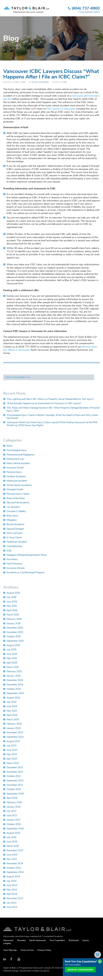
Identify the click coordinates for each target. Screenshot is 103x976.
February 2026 (14, 619)
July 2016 (11, 837)
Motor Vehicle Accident (18, 463)
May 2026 (12, 606)
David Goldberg (40, 82)
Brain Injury (12, 515)
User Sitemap (10, 950)
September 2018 (15, 793)
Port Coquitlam (57, 940)
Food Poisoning (14, 563)
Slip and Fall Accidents (18, 502)
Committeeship (14, 546)
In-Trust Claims (14, 537)
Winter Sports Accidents (19, 485)
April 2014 (12, 894)
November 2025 (15, 632)
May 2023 (12, 754)
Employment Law (15, 458)
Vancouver (8, 940)
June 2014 (12, 885)
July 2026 (11, 597)
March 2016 (13, 846)
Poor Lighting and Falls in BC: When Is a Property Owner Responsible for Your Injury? (50, 399)
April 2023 (12, 758)
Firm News (12, 559)
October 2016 (14, 824)
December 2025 (15, 627)
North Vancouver (37, 940)
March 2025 (13, 667)
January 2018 (14, 806)
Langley (7, 943)
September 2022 (15, 780)
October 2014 (14, 867)
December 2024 (15, 680)
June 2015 (12, 854)
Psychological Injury (17, 450)
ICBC (65, 82)
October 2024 (14, 689)
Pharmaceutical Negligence (20, 454)
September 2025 (15, 640)
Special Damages (15, 528)
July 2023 (11, 745)
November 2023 (15, 732)
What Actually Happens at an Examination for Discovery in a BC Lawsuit (44, 403)
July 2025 (11, 649)
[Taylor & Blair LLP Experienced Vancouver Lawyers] (26, 6)
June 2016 (12, 841)
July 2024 (11, 702)
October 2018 (14, 789)
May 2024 (12, 710)
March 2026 (13, 614)
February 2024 (14, 723)
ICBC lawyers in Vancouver (60, 108)
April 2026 (12, 610)
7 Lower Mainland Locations (89, 12)
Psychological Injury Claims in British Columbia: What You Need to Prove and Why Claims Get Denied (52, 417)
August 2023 (13, 741)
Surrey (85, 940)
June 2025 (12, 654)
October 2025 (14, 636)
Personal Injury (14, 472)
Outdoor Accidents (16, 476)
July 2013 (11, 902)
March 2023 (13, 763)
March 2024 (13, 719)
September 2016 (15, 828)
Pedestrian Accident (17, 541)
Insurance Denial (15, 467)
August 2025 (13, 645)
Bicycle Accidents (15, 524)
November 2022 (15, 771)
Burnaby (21, 940)
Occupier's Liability (16, 511)
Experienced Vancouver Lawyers (28, 12)
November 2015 (15, 850)
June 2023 (12, 750)
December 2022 (15, 767)
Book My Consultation (80, 969)
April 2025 (12, 662)
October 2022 (14, 776)
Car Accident (13, 507)
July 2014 (11, 881)
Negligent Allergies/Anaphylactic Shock (27, 554)
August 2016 (13, 832)
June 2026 (12, 601)
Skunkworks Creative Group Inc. (34, 970)
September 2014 (15, 872)
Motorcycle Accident (17, 480)
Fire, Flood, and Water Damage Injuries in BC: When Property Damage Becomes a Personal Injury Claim (53, 409)
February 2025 (14, 671)
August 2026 (13, 592)
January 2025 (14, 675)
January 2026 (14, 623)
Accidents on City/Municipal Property (25, 572)
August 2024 (13, 697)
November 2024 (15, 684)
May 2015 (12, 859)
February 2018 (14, 802)
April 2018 (12, 798)
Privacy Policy (44, 950)
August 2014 (13, 876)
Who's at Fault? (15, 533)
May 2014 (12, 889)
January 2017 (14, 819)
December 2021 (15, 785)
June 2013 (12, 907)
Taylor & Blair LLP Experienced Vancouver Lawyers (51, 929)
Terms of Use (27, 950)
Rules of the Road (16, 498)
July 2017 (11, 811)
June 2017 (12, 815)
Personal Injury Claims (18, 493)
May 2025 (12, 658)
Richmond (74, 940)
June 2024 (12, 706)
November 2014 (15, 863)
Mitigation (12, 520)
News (9, 445)
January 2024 (14, 728)
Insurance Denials (16, 568)
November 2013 (15, 898)
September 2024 (15, 693)
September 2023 (15, 736)
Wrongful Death (15, 489)
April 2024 (12, 715)
